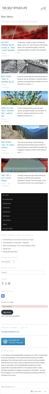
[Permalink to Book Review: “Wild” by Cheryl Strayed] (24, 133)
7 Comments (5, 121)
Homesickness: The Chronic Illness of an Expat (18, 240)
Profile (45, 159)
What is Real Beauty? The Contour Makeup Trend (19, 245)
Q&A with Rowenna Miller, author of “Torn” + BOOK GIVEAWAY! (8, 46)
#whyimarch (7, 249)
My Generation (8, 199)
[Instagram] (9, 283)
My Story (6, 195)
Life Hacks (6, 208)
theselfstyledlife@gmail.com (10, 332)
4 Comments (5, 87)
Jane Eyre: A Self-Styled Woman (6, 178)
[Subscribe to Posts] (3, 296)
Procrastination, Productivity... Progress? (16, 243)
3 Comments (5, 186)
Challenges (7, 220)
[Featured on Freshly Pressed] (13, 341)
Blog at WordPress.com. (8, 387)
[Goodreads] (5, 283)
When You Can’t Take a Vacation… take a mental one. (8, 112)
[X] (2, 283)
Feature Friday (8, 228)
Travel (5, 224)
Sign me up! (7, 312)
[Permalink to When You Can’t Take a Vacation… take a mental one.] (24, 99)
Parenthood (7, 203)
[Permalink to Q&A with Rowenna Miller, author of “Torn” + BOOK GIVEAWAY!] (24, 33)
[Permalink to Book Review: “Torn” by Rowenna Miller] (24, 67)
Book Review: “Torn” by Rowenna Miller (7, 79)
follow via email (7, 302)
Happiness (6, 216)
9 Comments (5, 56)
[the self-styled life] (24, 9)
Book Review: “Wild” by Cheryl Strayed (8, 145)
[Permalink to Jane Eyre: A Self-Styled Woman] (24, 166)
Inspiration (44, 92)
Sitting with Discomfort (10, 252)
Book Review (43, 26)
